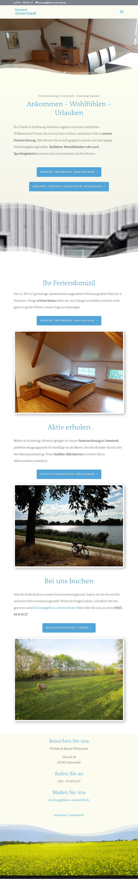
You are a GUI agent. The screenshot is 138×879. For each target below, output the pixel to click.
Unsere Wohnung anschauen (67, 172)
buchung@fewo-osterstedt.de (54, 608)
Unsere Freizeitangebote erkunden (67, 186)
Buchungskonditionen (67, 627)
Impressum (60, 815)
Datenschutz (77, 815)
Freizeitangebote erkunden (67, 474)
